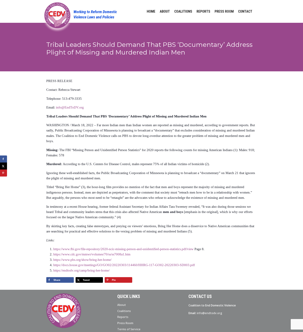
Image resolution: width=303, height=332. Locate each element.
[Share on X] (3, 166)
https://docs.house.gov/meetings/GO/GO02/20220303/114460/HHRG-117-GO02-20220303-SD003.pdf (124, 265)
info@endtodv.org (209, 313)
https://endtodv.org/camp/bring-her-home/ (81, 270)
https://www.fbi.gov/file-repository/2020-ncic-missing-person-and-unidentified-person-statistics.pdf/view (123, 249)
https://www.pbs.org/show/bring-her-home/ (82, 260)
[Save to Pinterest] (3, 173)
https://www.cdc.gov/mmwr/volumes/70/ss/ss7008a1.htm (91, 254)
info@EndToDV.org (70, 107)
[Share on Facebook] (3, 158)
